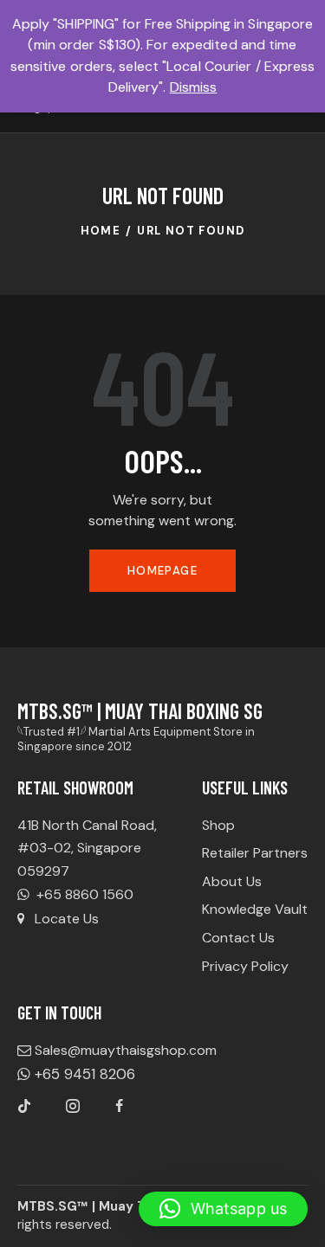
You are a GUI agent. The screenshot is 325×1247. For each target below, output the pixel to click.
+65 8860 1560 (83, 894)
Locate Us (67, 919)
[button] (223, 1209)
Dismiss (194, 87)
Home (101, 230)
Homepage (162, 570)
